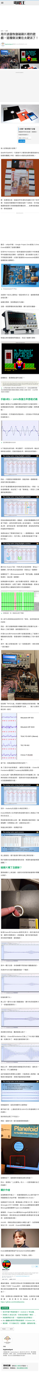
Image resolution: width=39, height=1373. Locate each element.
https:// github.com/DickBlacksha (13, 1302)
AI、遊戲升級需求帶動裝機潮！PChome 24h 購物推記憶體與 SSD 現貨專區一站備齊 (20, 1321)
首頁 (2, 31)
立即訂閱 (22, 141)
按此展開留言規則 (22, 1368)
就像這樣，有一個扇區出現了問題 (12, 613)
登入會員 (17, 1366)
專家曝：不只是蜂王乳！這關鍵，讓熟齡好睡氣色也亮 (20, 1323)
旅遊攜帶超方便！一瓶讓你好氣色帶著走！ (18, 1318)
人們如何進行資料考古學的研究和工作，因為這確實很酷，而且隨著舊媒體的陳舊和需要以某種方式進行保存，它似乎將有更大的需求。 (20, 390)
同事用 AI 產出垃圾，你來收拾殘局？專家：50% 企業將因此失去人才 (18, 1315)
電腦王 (19, 3)
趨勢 (6, 31)
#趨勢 (11, 1329)
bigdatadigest (9, 44)
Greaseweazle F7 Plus (9, 289)
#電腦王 (4, 1329)
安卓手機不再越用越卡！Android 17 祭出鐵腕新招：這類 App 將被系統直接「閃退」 (19, 1312)
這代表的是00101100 (8, 442)
